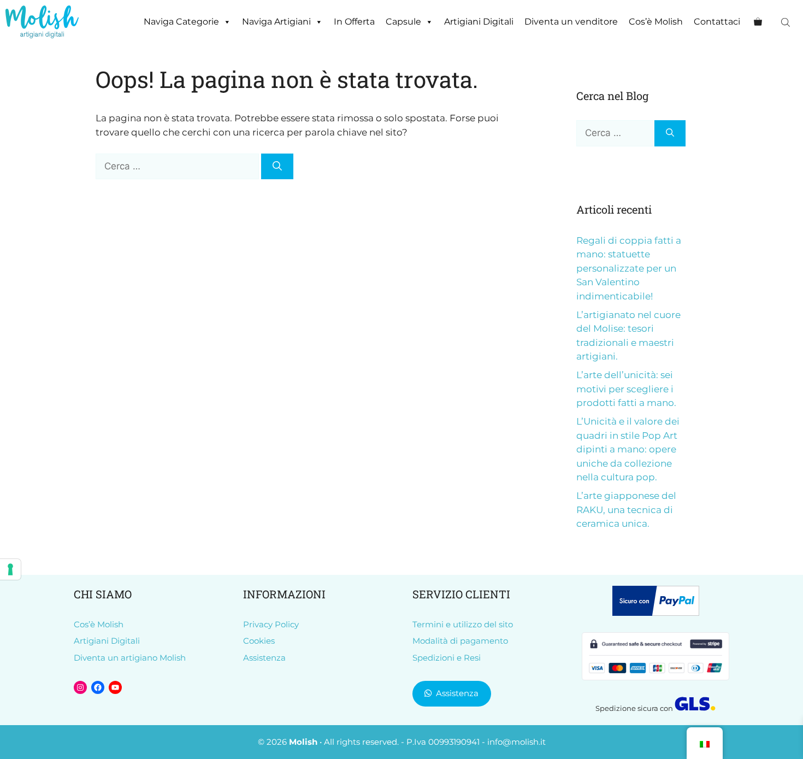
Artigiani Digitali (478, 21)
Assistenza (264, 657)
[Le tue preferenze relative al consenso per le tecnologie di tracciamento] (10, 569)
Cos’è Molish (656, 21)
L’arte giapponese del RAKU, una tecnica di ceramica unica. (626, 509)
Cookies (259, 641)
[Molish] (42, 22)
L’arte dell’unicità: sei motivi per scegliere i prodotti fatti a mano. (626, 388)
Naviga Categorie (181, 21)
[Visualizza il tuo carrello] (758, 22)
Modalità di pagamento (460, 641)
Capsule (403, 21)
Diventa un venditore (571, 21)
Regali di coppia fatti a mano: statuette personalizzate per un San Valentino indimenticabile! (628, 268)
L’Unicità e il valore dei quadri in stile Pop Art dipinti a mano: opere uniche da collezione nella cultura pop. (628, 449)
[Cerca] (277, 167)
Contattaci (717, 21)
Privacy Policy (271, 624)
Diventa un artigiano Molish (130, 657)
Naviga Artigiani (276, 21)
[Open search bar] (786, 22)
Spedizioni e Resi (446, 657)
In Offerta (354, 21)
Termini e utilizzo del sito (462, 624)
